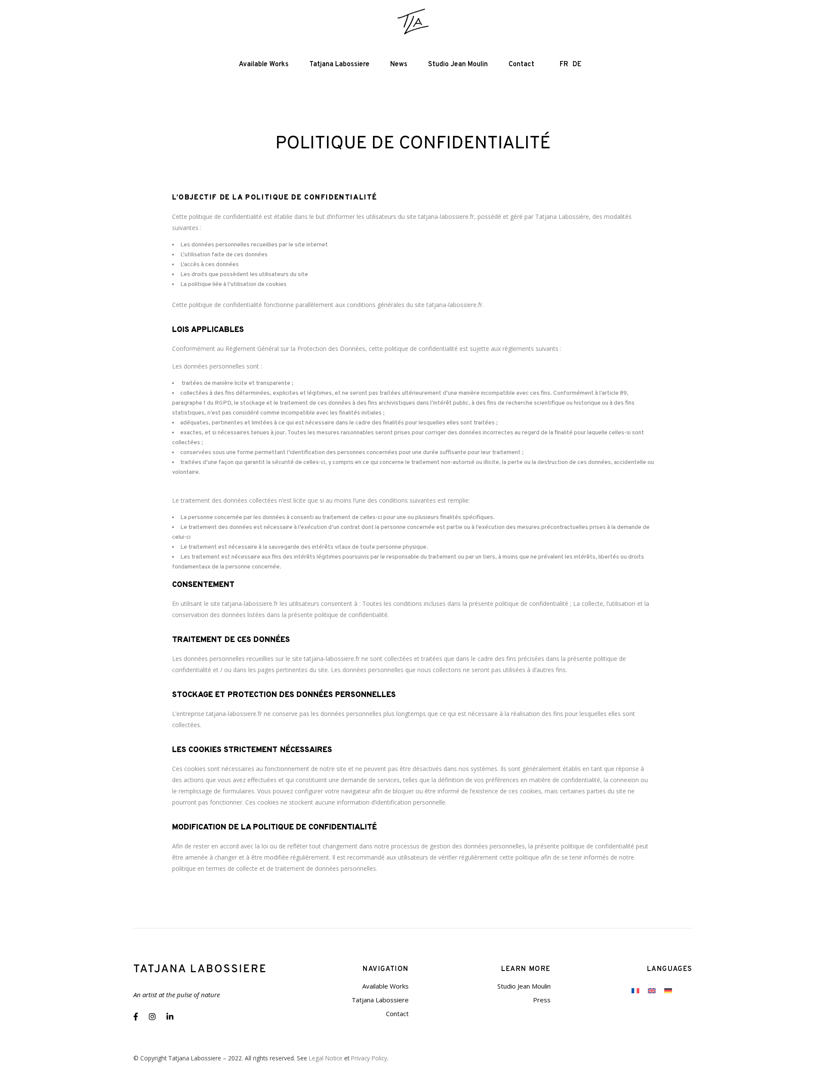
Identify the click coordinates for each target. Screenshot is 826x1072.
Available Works (385, 986)
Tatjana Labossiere (380, 999)
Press (542, 999)
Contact (397, 1013)
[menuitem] (635, 990)
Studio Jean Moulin (524, 986)
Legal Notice (325, 1058)
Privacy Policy (369, 1058)
